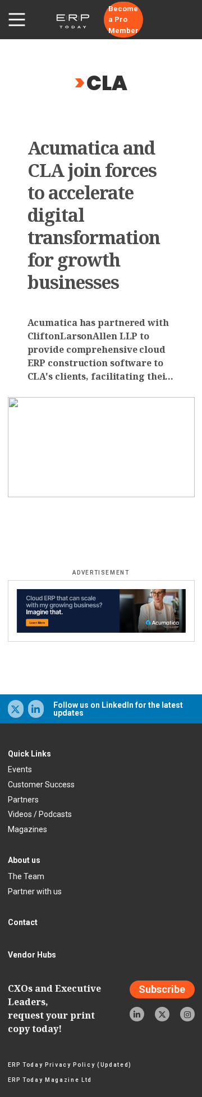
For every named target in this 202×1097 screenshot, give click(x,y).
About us (24, 860)
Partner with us (35, 891)
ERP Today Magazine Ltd (50, 1080)
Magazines (27, 829)
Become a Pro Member (123, 19)
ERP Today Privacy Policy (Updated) (70, 1065)
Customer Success (41, 784)
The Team (26, 876)
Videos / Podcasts (40, 814)
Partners (23, 799)
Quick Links (29, 753)
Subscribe (162, 989)
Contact (23, 922)
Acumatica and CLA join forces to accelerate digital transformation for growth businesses (93, 215)
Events (20, 769)
